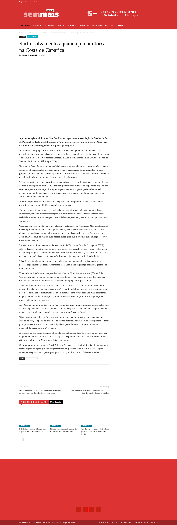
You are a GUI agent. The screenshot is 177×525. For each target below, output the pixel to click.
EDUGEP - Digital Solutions (65, 523)
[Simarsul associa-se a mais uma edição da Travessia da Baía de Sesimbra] (64, 417)
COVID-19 (37, 26)
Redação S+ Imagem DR (29, 55)
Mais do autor (55, 402)
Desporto (97, 26)
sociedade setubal (32, 359)
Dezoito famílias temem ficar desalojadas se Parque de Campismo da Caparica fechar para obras (40, 391)
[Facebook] (143, 2)
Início (21, 33)
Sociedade (50, 26)
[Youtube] (156, 2)
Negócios (84, 26)
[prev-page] (21, 439)
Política (72, 26)
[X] (151, 2)
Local (61, 26)
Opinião (120, 26)
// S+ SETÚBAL (41, 33)
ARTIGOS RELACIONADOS (34, 402)
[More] (62, 65)
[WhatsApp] (56, 65)
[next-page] (25, 439)
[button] (154, 26)
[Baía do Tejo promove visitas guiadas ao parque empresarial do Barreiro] (33, 417)
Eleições (25, 26)
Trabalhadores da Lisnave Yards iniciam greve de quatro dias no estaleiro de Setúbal (95, 431)
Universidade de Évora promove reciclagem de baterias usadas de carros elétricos (90, 391)
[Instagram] (147, 2)
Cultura (109, 26)
